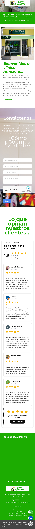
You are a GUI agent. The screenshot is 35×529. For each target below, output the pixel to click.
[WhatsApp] (30, 512)
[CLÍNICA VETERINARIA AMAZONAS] (17, 3)
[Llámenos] (4, 17)
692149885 (10, 502)
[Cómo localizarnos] (30, 523)
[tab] (13, 8)
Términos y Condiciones (20, 196)
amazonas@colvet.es (22, 502)
